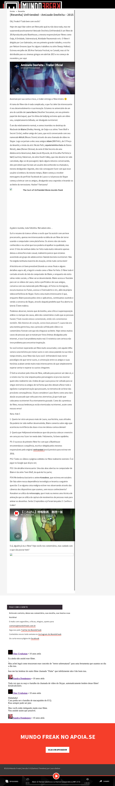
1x (28, 779)
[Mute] (87, 779)
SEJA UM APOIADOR (57, 749)
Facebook (35, 638)
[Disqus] (57, 684)
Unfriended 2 (39, 449)
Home (12, 11)
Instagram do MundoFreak (49, 634)
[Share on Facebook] (100, 779)
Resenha (21, 11)
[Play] (56, 776)
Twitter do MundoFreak (31, 630)
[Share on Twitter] (100, 783)
